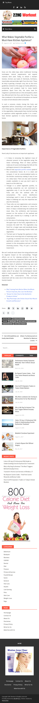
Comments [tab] (19, 355)
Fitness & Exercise (18, 318)
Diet (5, 566)
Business (6, 557)
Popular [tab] (7, 355)
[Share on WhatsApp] (22, 308)
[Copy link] (13, 313)
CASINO (6, 560)
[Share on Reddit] (31, 308)
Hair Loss (7, 584)
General (6, 581)
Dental (6, 563)
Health (6, 587)
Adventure (7, 552)
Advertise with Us (9, 630)
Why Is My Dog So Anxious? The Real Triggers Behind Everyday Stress (24, 409)
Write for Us (7, 627)
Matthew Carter (19, 43)
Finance (6, 569)
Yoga (5, 601)
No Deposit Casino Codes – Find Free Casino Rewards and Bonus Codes (25, 375)
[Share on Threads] (8, 313)
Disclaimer (7, 621)
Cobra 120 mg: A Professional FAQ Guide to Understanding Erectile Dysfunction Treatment (25, 422)
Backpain (7, 554)
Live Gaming (8, 589)
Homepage (7, 613)
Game (5, 578)
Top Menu (8, 2)
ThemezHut (5, 700)
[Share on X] (13, 308)
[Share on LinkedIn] (18, 308)
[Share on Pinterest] (27, 308)
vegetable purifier (20, 323)
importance (13, 321)
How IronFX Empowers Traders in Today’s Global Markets (25, 387)
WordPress (17, 698)
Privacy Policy (8, 624)
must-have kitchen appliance (27, 321)
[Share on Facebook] (9, 308)
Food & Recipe (8, 575)
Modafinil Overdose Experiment (24, 433)
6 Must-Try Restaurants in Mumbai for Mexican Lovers (28, 338)
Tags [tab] (31, 355)
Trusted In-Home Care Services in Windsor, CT (18, 472)
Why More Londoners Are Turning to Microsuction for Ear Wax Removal (26, 398)
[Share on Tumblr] (3, 313)
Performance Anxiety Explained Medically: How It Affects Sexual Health (25, 363)
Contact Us (7, 615)
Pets (5, 592)
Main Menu (8, 29)
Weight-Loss (8, 598)
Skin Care (7, 595)
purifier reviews (7, 323)
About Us (7, 618)
